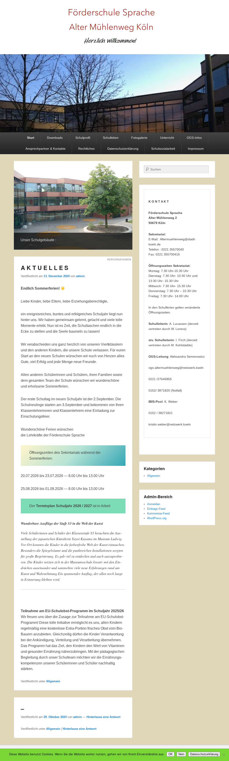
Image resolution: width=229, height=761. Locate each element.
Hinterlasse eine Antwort (103, 717)
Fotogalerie (139, 137)
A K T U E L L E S (44, 267)
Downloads (55, 137)
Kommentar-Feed (158, 513)
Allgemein (53, 681)
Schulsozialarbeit (163, 148)
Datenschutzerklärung (122, 148)
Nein (181, 754)
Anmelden (153, 504)
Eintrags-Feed (156, 508)
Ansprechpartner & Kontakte (45, 148)
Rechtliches (86, 148)
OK (170, 754)
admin (80, 276)
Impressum (196, 148)
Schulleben (111, 137)
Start (30, 137)
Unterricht (167, 137)
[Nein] (223, 755)
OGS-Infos (194, 137)
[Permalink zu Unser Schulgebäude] (73, 205)
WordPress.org (156, 518)
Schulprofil (82, 137)
